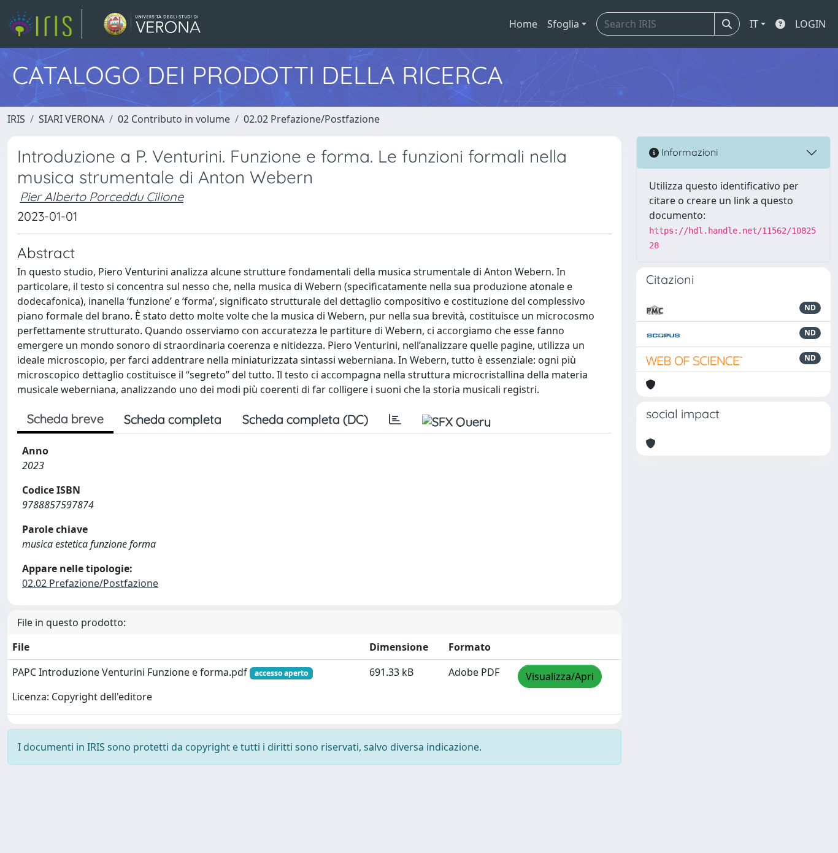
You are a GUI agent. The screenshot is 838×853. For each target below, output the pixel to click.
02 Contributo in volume (174, 119)
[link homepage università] (152, 24)
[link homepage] (44, 24)
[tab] (395, 419)
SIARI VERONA (71, 119)
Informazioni (688, 152)
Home (523, 24)
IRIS (16, 119)
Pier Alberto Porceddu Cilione (101, 196)
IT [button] (754, 24)
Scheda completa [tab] (172, 419)
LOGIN (810, 24)
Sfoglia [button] (563, 24)
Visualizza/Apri (560, 676)
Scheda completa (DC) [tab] (305, 419)
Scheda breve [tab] (65, 418)
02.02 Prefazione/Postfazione (312, 119)
